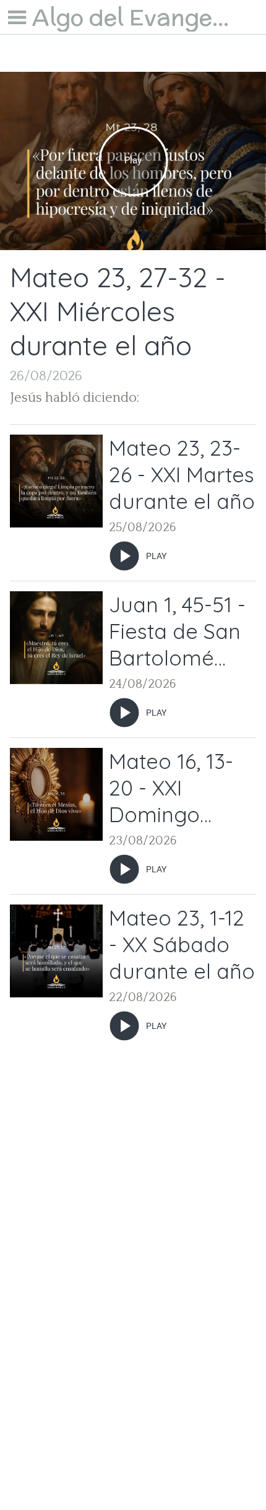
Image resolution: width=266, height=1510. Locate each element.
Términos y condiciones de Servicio (133, 1440)
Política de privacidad (133, 1484)
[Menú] (17, 17)
